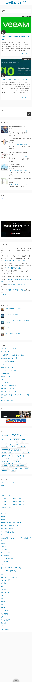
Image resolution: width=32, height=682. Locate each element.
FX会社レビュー (6, 364)
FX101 (3, 442)
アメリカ (26, 452)
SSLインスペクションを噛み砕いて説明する (18, 152)
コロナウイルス (21, 455)
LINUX (3, 510)
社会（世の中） (5, 610)
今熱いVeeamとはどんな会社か (14, 79)
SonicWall (25, 450)
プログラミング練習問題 (8, 385)
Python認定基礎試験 (11, 450)
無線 (21, 468)
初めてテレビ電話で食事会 (16, 290)
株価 (10, 468)
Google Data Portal (6, 507)
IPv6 (19, 442)
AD (2, 435)
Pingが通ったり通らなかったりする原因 (17, 126)
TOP (2, 379)
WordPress (4, 549)
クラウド (6, 455)
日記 (2, 598)
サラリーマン (5, 561)
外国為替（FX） (6, 589)
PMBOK (4, 446)
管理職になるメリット (11, 327)
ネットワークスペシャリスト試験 (11, 568)
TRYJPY (4, 452)
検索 (2, 110)
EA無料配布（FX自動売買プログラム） (13, 355)
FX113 (9, 442)
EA (3, 439)
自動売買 (5, 471)
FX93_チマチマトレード (8, 495)
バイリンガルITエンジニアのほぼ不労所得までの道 (16, 2)
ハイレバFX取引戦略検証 (8, 571)
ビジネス (16, 461)
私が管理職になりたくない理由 (13, 333)
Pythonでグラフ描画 (7, 529)
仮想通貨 (4, 465)
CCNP (3, 486)
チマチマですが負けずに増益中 (17, 284)
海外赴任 (3, 607)
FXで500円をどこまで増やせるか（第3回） (14, 504)
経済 (2, 617)
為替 (15, 468)
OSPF (22, 444)
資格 (13, 470)
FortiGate (16, 439)
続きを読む (25, 53)
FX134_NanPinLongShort (8, 492)
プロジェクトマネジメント (10, 463)
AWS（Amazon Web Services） (10, 483)
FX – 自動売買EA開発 (7, 361)
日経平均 (4, 468)
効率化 (12, 465)
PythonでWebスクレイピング (9, 525)
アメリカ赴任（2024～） (8, 555)
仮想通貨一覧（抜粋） (8, 388)
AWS (7, 435)
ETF (2, 489)
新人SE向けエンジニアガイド (10, 400)
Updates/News (5, 382)
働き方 (3, 586)
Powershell (4, 516)
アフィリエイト (5, 552)
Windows (18, 452)
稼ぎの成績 (4, 614)
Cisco (25, 435)
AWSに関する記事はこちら (12, 268)
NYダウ (9, 444)
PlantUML (4, 513)
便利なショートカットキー (9, 391)
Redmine (3, 535)
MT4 (3, 444)
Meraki (24, 442)
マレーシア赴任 (5, 580)
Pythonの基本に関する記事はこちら (14, 260)
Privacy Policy (5, 373)
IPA (15, 442)
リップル (23, 463)
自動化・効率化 (5, 620)
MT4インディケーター (8, 367)
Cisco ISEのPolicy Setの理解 (12, 314)
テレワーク (17, 459)
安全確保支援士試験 (21, 465)
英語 (2, 626)
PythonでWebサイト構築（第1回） (11, 522)
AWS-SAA (16, 435)
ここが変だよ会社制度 (8, 558)
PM (27, 444)
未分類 (3, 601)
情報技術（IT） (26, 16)
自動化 (26, 468)
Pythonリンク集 (5, 376)
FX (23, 438)
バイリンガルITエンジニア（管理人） (19, 131)
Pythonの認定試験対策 (7, 532)
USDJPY (11, 452)
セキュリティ (6, 459)
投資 (2, 595)
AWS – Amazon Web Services (9, 349)
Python (12, 447)
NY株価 (16, 444)
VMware (3, 543)
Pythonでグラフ (21, 446)
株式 (2, 604)
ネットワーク (6, 461)
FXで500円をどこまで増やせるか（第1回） (14, 498)
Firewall (9, 439)
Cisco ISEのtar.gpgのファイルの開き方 (14, 308)
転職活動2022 (5, 629)
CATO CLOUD (5, 352)
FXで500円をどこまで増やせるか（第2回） (14, 501)
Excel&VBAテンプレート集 (9, 358)
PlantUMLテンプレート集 (8, 370)
